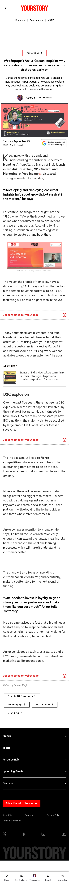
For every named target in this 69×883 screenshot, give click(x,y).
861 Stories (47, 97)
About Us (7, 815)
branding (13, 713)
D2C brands (43, 704)
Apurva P (31, 97)
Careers (29, 815)
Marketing (33, 53)
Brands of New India (20, 696)
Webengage (15, 704)
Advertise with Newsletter (21, 803)
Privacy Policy (54, 815)
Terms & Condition (12, 820)
